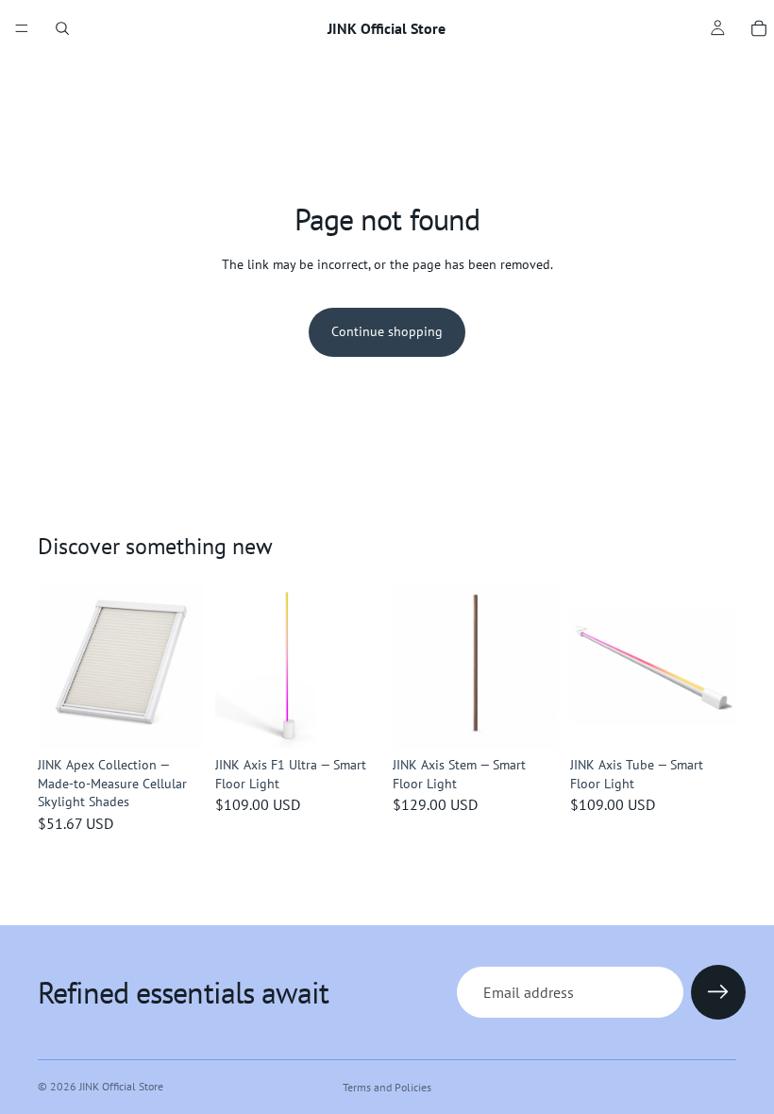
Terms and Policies (387, 1087)
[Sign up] (718, 992)
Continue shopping (387, 331)
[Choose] (175, 719)
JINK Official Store (121, 1086)
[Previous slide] (58, 665)
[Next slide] (183, 665)
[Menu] (21, 28)
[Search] (62, 28)
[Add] (352, 719)
